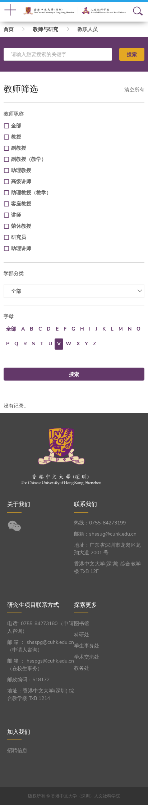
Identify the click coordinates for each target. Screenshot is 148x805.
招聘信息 (17, 750)
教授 (16, 136)
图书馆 (81, 623)
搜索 (132, 54)
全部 (16, 125)
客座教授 (21, 203)
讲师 (16, 215)
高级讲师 (21, 181)
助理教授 (21, 170)
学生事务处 (86, 645)
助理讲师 (21, 248)
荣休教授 (21, 226)
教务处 (81, 668)
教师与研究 (45, 29)
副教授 (18, 148)
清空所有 (134, 89)
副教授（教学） (28, 159)
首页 (9, 29)
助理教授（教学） (31, 192)
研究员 (18, 237)
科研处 (81, 634)
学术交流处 (86, 657)
